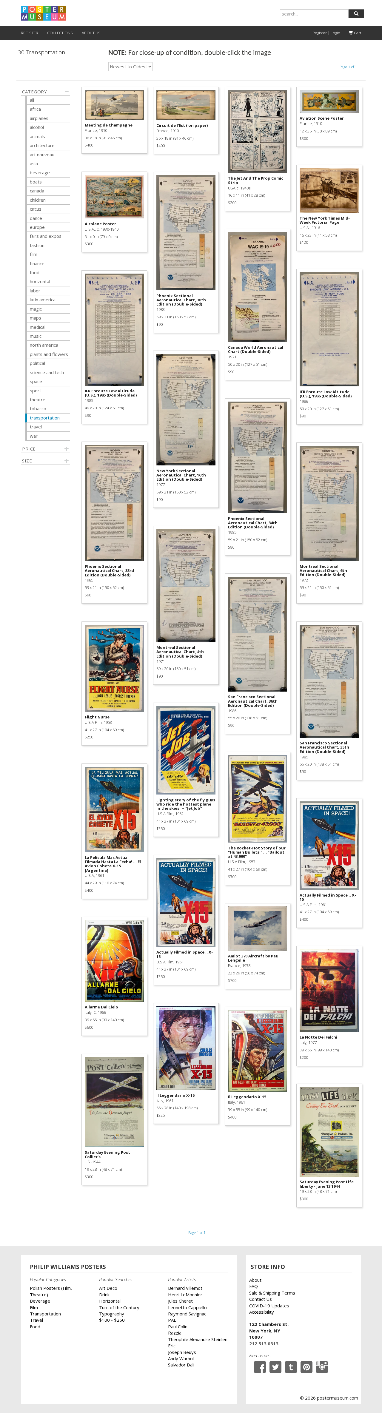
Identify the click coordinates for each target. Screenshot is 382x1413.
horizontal (40, 281)
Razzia (174, 1333)
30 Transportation (41, 52)
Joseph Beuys (182, 1352)
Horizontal (110, 1301)
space (36, 381)
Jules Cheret (180, 1301)
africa (35, 109)
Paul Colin (177, 1326)
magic (36, 309)
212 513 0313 (263, 1343)
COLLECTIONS (60, 33)
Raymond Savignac (187, 1314)
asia (34, 163)
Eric (171, 1346)
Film (34, 1307)
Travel (36, 1320)
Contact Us (260, 1299)
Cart (357, 33)
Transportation (45, 1314)
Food (35, 1326)
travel (36, 427)
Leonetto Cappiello (187, 1307)
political (37, 363)
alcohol (37, 127)
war (34, 436)
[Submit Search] (356, 13)
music (35, 336)
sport (35, 391)
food (34, 272)
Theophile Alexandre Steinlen (197, 1339)
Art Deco (108, 1288)
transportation (45, 418)
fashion (37, 245)
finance (37, 263)
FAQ (253, 1286)
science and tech (47, 372)
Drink (104, 1295)
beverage (40, 172)
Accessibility (261, 1312)
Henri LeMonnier (185, 1295)
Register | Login (326, 33)
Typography (111, 1314)
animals (37, 136)
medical (37, 327)
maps (35, 318)
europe (37, 227)
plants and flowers (49, 354)
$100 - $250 (112, 1320)
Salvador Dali (181, 1365)
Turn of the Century (119, 1307)
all (32, 100)
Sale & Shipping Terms (272, 1293)
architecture (42, 145)
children (38, 200)
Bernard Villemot (185, 1288)
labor (35, 291)
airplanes (39, 118)
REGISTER (29, 33)
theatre (37, 399)
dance (36, 218)
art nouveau (42, 155)
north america (44, 345)
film (33, 254)
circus (35, 209)
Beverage (40, 1301)
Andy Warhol (181, 1358)
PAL (172, 1320)
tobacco (38, 408)
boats (36, 182)
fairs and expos (45, 236)
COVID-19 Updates (269, 1306)
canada (37, 191)
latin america (43, 300)
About (255, 1280)
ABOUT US (91, 33)
